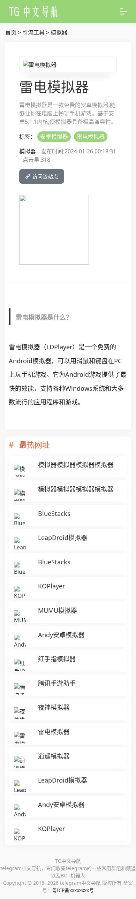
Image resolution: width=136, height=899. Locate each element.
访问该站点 (44, 176)
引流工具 (33, 32)
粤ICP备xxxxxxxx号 (73, 890)
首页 (10, 32)
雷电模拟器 (91, 136)
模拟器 (59, 32)
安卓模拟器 (54, 136)
